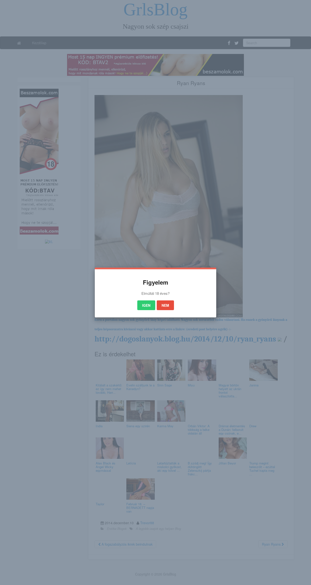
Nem (165, 305)
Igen (146, 305)
